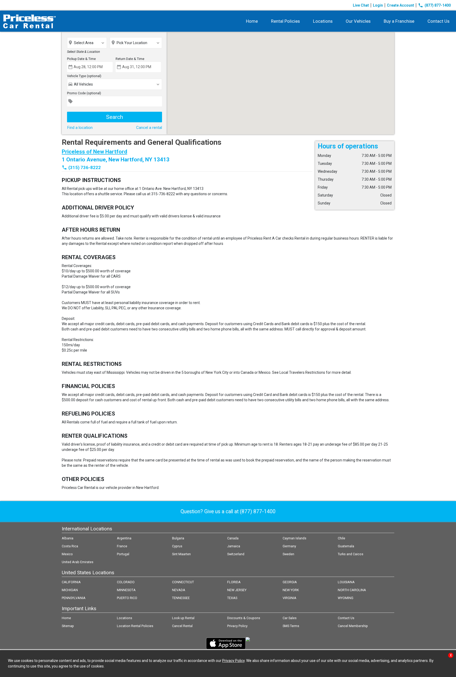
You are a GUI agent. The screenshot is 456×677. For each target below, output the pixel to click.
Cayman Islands (294, 538)
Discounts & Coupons (243, 618)
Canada (233, 538)
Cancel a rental (149, 127)
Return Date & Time (130, 59)
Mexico (67, 554)
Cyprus (177, 546)
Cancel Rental (182, 626)
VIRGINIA (289, 598)
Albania (67, 538)
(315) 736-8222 (84, 167)
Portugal (123, 554)
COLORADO (126, 582)
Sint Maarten (181, 554)
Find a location (80, 127)
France (122, 546)
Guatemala (346, 546)
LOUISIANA (346, 582)
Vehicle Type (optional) (84, 76)
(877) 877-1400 (434, 5)
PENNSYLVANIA (74, 598)
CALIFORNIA (71, 582)
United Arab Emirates (77, 562)
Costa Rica (70, 546)
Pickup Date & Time (81, 59)
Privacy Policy (237, 626)
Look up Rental (183, 618)
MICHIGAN (70, 590)
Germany (289, 546)
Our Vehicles (358, 21)
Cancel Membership (353, 626)
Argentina (124, 538)
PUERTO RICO (127, 598)
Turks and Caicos (350, 554)
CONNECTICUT (183, 582)
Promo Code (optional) (84, 93)
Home (252, 21)
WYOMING (345, 598)
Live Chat (361, 5)
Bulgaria (178, 538)
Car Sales (290, 618)
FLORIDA (234, 582)
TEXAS (232, 598)
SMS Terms (291, 626)
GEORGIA (290, 582)
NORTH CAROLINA (352, 590)
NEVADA (178, 590)
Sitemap (68, 626)
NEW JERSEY (236, 590)
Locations (322, 21)
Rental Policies (285, 21)
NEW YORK (291, 590)
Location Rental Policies (135, 626)
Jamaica (233, 546)
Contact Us (438, 21)
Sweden (288, 554)
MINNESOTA (126, 590)
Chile (341, 538)
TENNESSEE (181, 598)
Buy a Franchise (399, 21)
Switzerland (235, 554)
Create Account (400, 5)
